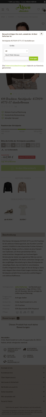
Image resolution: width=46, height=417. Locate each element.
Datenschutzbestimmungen (16, 66)
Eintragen (33, 58)
